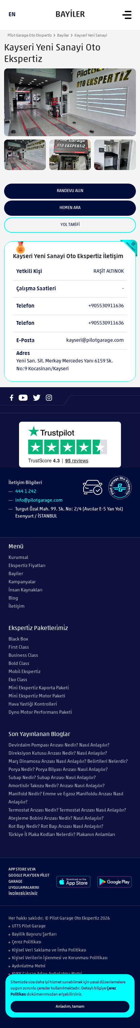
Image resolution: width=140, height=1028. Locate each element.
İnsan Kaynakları (25, 590)
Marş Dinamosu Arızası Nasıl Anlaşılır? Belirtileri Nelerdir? (68, 761)
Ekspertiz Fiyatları (27, 565)
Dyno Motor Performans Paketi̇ (40, 712)
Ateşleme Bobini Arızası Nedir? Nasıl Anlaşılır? (56, 818)
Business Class (23, 655)
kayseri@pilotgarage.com (95, 340)
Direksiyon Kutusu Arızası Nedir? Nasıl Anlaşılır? (57, 753)
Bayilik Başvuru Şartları (34, 934)
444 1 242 (25, 491)
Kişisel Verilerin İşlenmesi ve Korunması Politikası (60, 958)
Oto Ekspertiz (86, 918)
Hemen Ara (70, 208)
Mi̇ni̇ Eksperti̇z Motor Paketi (36, 696)
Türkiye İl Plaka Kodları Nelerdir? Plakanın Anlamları (61, 834)
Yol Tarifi (70, 225)
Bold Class (18, 663)
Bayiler (63, 36)
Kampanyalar (22, 582)
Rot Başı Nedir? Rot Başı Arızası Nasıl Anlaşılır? (55, 826)
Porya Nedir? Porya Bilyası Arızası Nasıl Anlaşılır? (58, 769)
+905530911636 (106, 306)
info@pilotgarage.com (39, 500)
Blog (13, 598)
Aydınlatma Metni (29, 966)
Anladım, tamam (70, 1007)
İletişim (16, 606)
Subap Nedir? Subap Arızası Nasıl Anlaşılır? (52, 777)
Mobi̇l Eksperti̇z (24, 671)
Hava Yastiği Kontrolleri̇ (32, 704)
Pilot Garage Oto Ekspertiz (29, 36)
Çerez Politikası (26, 942)
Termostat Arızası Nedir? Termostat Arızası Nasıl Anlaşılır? (67, 810)
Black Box (18, 639)
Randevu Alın (70, 191)
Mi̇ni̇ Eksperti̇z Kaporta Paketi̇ (38, 688)
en (12, 15)
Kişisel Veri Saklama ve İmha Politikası (49, 950)
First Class (18, 647)
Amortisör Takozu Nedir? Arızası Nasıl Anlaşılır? (56, 786)
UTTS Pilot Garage (29, 926)
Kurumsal (18, 557)
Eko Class (17, 680)
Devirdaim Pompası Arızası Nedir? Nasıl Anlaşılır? (58, 745)
